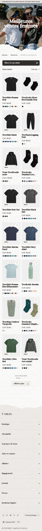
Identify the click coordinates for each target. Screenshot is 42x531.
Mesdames (14, 55)
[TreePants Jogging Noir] (31, 121)
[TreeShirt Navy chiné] (31, 233)
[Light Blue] (28, 291)
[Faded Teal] (12, 141)
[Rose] (33, 291)
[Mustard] (35, 291)
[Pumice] (5, 330)
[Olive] (30, 291)
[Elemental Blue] (8, 106)
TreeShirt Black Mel (29, 211)
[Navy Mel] (8, 141)
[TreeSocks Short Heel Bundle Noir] (31, 84)
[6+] (17, 106)
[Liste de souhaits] (32, 7)
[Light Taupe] (8, 181)
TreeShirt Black (9, 135)
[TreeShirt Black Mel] (31, 196)
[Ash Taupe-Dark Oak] (28, 181)
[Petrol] (10, 141)
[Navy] (7, 141)
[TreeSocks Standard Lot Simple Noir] (31, 159)
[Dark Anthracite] (24, 181)
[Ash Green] (7, 181)
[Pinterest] (14, 515)
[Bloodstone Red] (15, 106)
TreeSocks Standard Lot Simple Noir (28, 173)
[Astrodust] (31, 291)
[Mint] (23, 291)
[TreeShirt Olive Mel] (11, 345)
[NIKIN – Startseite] (7, 414)
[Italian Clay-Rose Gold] (35, 181)
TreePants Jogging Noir (30, 136)
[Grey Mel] (24, 144)
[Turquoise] (10, 106)
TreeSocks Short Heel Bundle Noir (29, 98)
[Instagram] (6, 515)
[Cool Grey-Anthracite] (26, 181)
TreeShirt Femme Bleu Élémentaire (10, 285)
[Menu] (3, 7)
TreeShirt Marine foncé (10, 248)
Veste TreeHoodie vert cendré (30, 360)
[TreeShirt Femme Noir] (11, 84)
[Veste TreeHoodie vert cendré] (31, 345)
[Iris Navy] (30, 181)
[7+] (17, 141)
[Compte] (28, 6)
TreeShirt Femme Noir (10, 98)
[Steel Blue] (14, 141)
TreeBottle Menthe (30, 284)
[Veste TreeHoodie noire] (11, 159)
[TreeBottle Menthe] (31, 271)
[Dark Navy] (7, 106)
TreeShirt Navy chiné (29, 248)
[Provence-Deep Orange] (33, 181)
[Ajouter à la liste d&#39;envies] (17, 76)
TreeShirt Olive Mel (9, 360)
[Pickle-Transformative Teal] (31, 181)
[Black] (3, 106)
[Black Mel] (5, 106)
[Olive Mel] (12, 106)
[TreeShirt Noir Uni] (11, 196)
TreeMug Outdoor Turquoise (10, 323)
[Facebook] (3, 515)
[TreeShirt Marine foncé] (11, 233)
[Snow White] (24, 106)
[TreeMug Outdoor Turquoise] (11, 308)
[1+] (37, 181)
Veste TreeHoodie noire (10, 173)
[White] (8, 216)
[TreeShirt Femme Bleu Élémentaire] (11, 271)
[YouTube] (10, 515)
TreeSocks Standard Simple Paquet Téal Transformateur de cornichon (30, 323)
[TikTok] (17, 515)
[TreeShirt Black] (11, 121)
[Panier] (37, 7)
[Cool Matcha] (14, 106)
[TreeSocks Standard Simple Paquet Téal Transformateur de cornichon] (31, 308)
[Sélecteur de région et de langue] (23, 7)
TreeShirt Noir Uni (10, 210)
